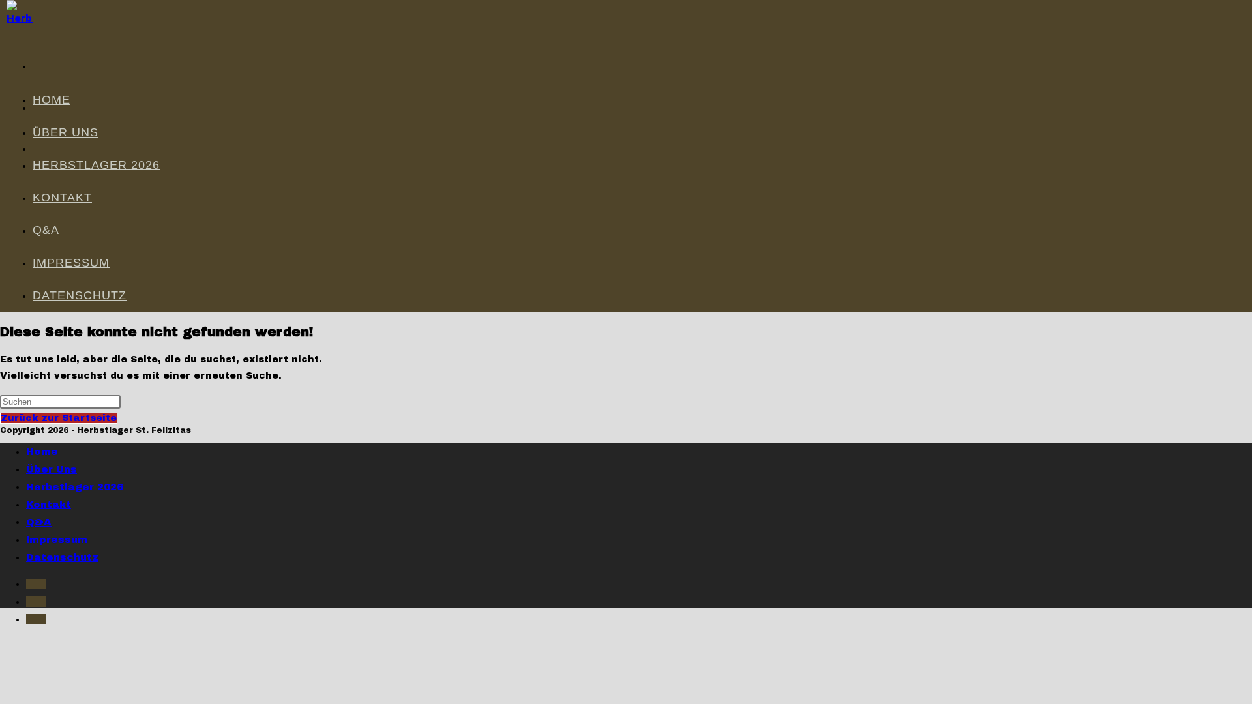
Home (42, 452)
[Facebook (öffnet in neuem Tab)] (42, 62)
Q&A (39, 522)
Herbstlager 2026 (74, 487)
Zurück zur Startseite (59, 418)
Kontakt (48, 504)
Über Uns (51, 469)
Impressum (56, 540)
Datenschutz (62, 557)
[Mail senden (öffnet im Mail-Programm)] (36, 619)
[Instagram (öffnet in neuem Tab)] (36, 601)
